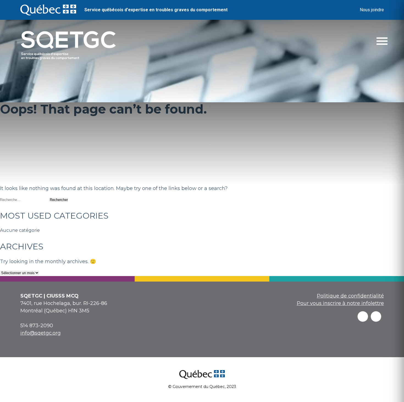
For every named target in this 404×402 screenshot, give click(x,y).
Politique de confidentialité (350, 296)
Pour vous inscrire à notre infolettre (340, 303)
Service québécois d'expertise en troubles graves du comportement (156, 9)
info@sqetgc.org (40, 333)
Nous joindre (372, 9)
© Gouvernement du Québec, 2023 (202, 386)
